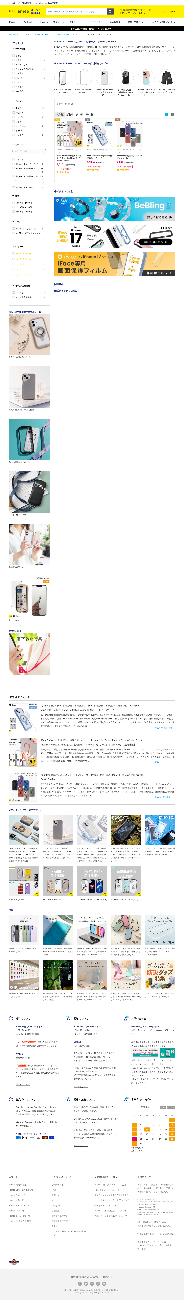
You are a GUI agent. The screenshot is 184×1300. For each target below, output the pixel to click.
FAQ (54, 1189)
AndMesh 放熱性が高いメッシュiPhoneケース (129, 156)
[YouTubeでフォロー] (104, 1283)
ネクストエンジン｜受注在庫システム (111, 1194)
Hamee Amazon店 (17, 1194)
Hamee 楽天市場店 (17, 1184)
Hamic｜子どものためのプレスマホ (110, 1210)
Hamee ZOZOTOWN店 (19, 1205)
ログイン (56, 1194)
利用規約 (56, 1205)
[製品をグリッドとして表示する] (166, 115)
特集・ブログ (134, 21)
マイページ (57, 1200)
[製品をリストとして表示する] (172, 115)
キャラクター (96, 21)
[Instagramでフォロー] (92, 1283)
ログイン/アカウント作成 (131, 13)
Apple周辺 (115, 21)
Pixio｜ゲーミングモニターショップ (110, 1215)
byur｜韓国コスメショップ (106, 1205)
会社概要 (56, 1210)
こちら (157, 1030)
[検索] (110, 11)
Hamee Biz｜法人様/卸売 (20, 1220)
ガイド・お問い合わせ (162, 21)
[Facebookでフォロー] (80, 1283)
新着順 (69, 114)
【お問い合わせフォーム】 (157, 1060)
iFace (42, 21)
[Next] (175, 80)
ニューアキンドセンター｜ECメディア (111, 1200)
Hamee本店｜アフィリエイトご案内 (110, 1184)
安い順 (79, 114)
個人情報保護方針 (60, 1215)
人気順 (60, 114)
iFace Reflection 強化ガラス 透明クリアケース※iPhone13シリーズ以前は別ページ (70, 158)
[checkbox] (31, 55)
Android (28, 21)
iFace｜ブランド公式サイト (107, 1189)
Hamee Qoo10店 (16, 1210)
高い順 (89, 114)
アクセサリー (76, 21)
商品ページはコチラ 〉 (165, 727)
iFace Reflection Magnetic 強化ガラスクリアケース (99, 156)
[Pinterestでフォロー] (98, 1283)
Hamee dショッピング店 (20, 1215)
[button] (63, 172)
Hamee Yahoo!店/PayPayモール (23, 1189)
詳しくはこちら (23, 1084)
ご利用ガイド (58, 1184)
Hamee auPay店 (16, 1200)
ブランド (57, 21)
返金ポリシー (58, 1226)
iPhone (12, 21)
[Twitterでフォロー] (86, 1283)
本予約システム (163, 1041)
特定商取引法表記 (60, 1220)
